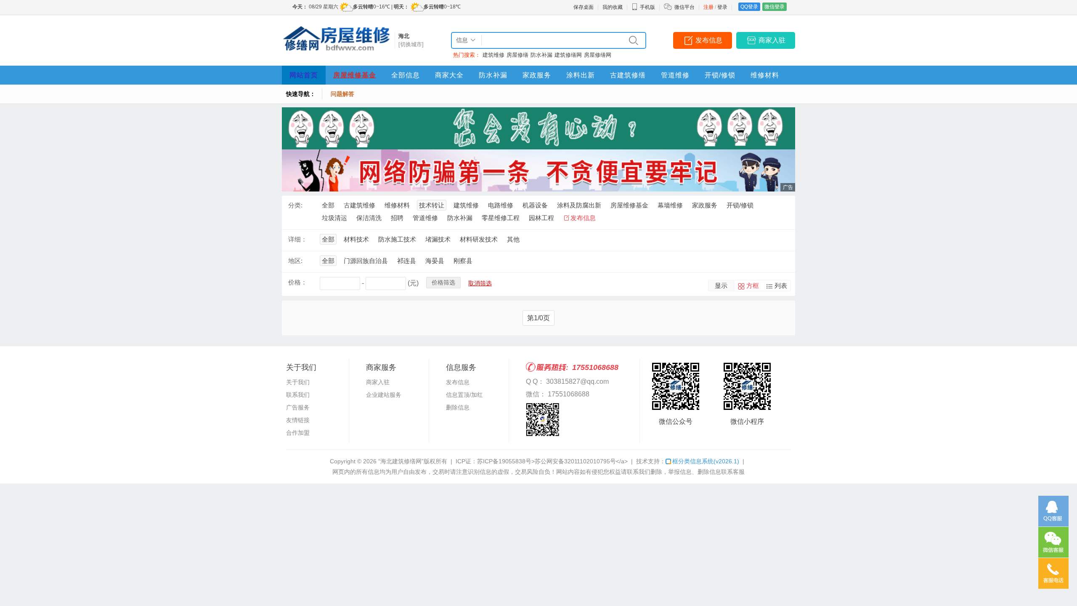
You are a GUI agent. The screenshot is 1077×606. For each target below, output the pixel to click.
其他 (513, 239)
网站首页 (303, 75)
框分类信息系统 (705, 461)
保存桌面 (583, 7)
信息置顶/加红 (464, 394)
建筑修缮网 (568, 55)
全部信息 (405, 75)
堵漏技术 (438, 239)
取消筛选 (480, 283)
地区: (295, 260)
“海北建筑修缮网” (401, 461)
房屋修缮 (517, 55)
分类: (295, 205)
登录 (722, 7)
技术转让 (431, 205)
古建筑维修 (359, 205)
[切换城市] (411, 44)
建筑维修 (493, 55)
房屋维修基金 (354, 75)
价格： (297, 282)
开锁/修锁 (720, 75)
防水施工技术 (397, 239)
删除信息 (458, 407)
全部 (328, 205)
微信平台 (684, 7)
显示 (721, 285)
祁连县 (406, 260)
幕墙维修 (670, 205)
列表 (781, 285)
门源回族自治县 (366, 260)
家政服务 (537, 75)
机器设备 (535, 205)
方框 (752, 285)
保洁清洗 (369, 217)
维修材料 (765, 75)
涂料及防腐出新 (579, 205)
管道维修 (675, 75)
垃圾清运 (334, 217)
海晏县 (434, 260)
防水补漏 (541, 55)
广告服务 (298, 407)
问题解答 (342, 93)
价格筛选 (443, 282)
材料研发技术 (479, 239)
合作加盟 (298, 432)
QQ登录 (749, 7)
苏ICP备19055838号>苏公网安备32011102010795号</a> (552, 461)
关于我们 (298, 382)
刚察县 (463, 260)
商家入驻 (772, 40)
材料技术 (356, 239)
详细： (297, 239)
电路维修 (500, 205)
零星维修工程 (501, 217)
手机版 (647, 7)
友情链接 (298, 420)
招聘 (397, 217)
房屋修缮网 (597, 55)
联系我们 (298, 394)
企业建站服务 (383, 394)
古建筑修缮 (628, 75)
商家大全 (449, 75)
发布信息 (708, 40)
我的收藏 (612, 7)
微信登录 (774, 7)
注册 (708, 7)
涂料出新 (580, 75)
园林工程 (541, 217)
